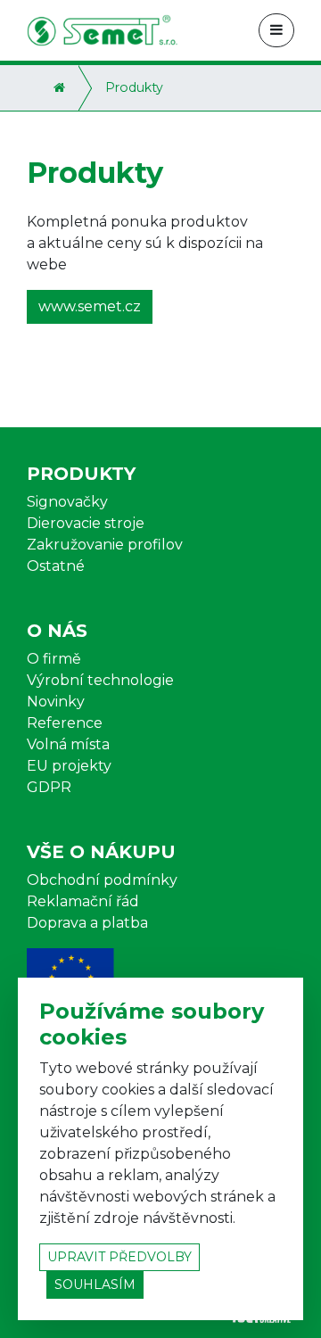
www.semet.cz (89, 306)
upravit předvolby (119, 1257)
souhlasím (95, 1284)
